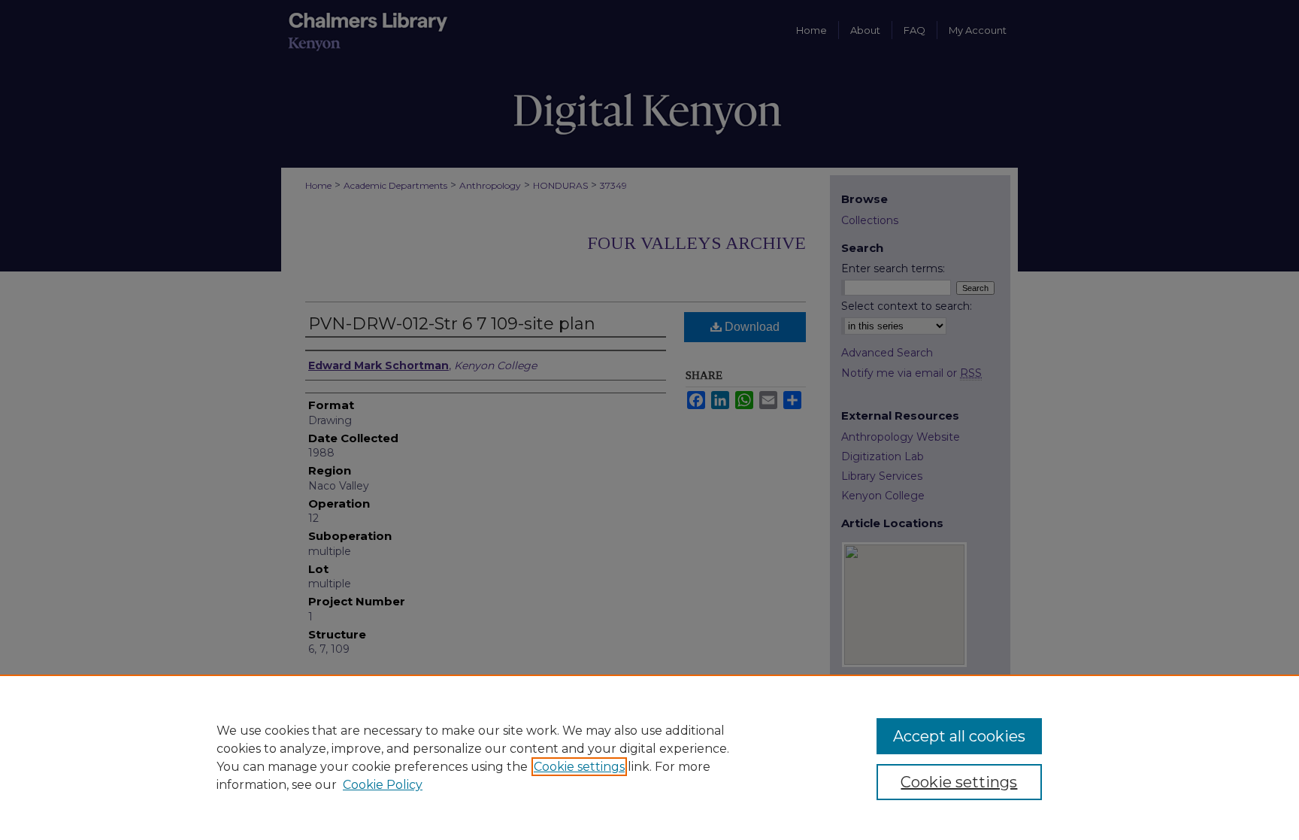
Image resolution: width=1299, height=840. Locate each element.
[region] (649, 757)
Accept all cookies (959, 736)
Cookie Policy (382, 785)
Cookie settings (579, 767)
